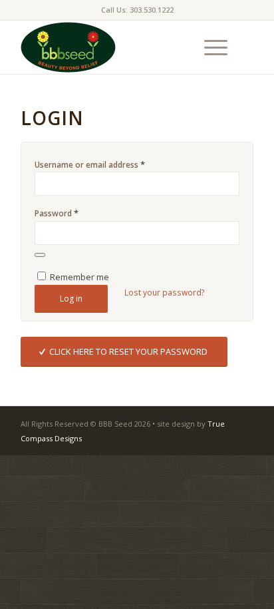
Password (56, 213)
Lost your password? (164, 292)
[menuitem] (209, 47)
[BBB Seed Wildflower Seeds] (114, 47)
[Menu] (209, 47)
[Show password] (40, 255)
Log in (71, 298)
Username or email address (90, 164)
